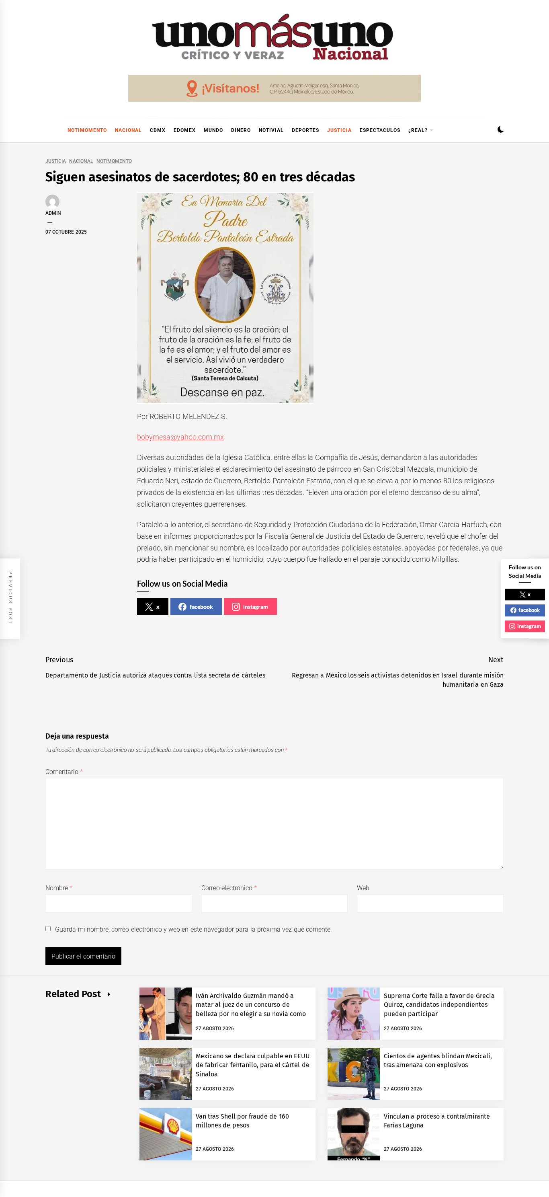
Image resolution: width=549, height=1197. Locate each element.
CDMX (158, 130)
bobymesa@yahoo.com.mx (180, 437)
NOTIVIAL (271, 130)
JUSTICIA (339, 130)
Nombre (58, 888)
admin (53, 213)
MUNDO (213, 130)
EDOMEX (185, 130)
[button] (501, 130)
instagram (255, 606)
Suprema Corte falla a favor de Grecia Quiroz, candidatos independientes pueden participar (439, 1005)
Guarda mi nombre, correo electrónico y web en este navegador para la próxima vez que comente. (193, 929)
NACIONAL (128, 130)
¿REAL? (418, 130)
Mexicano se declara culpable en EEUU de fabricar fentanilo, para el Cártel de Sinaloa (253, 1065)
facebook (201, 606)
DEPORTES (305, 130)
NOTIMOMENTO (87, 130)
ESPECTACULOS (380, 130)
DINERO (241, 130)
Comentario (64, 772)
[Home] (49, 130)
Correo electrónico (229, 888)
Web (363, 888)
